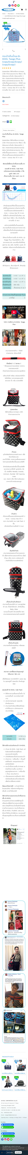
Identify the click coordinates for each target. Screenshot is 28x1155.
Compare (17, 112)
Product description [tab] (8, 130)
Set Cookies (10, 1152)
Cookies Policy (15, 1149)
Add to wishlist (7, 112)
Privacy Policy (5, 1149)
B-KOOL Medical (15, 116)
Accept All (18, 1152)
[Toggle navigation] (26, 9)
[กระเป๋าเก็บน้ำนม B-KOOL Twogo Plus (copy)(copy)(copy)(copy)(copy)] (14, 33)
